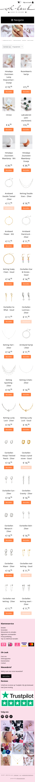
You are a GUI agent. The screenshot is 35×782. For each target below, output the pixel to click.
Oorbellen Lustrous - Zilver (26, 310)
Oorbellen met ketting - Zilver (9, 600)
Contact (3, 663)
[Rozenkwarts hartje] (26, 61)
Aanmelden (6, 676)
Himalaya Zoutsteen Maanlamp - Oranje (26, 157)
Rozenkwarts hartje (26, 72)
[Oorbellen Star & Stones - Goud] (26, 258)
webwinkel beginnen (27, 775)
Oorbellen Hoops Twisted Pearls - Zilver (9, 456)
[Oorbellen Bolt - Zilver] (26, 515)
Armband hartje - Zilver (26, 346)
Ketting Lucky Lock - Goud (26, 419)
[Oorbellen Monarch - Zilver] (9, 515)
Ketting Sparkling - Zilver (8, 383)
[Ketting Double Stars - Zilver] (26, 183)
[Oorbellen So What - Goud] (9, 296)
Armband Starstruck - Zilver (26, 234)
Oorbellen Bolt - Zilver (26, 527)
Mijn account (27, 2)
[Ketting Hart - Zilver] (9, 334)
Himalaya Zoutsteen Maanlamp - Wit (8, 156)
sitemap (16, 775)
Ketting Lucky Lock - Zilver (9, 419)
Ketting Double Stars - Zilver (26, 194)
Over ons (4, 656)
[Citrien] (9, 104)
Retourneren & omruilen (8, 632)
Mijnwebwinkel (21, 778)
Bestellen (9, 92)
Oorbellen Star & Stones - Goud (26, 272)
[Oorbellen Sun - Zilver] (9, 480)
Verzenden (4, 630)
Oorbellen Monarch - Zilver (9, 528)
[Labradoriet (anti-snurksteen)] (26, 104)
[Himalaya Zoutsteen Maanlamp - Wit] (9, 142)
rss (20, 775)
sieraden (15, 639)
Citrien (9, 115)
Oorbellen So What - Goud (8, 308)
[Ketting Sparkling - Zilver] (9, 369)
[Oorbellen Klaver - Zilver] (9, 553)
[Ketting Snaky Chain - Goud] (9, 258)
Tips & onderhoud (6, 639)
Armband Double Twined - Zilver (9, 196)
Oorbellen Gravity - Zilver (26, 492)
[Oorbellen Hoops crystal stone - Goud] (26, 442)
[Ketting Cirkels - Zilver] (26, 369)
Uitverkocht (9, 208)
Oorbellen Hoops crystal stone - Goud (26, 456)
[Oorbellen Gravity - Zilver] (26, 480)
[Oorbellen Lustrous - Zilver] (26, 296)
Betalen (3, 628)
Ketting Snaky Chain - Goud (9, 270)
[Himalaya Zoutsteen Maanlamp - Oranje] (26, 142)
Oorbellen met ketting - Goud (26, 565)
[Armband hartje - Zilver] (26, 334)
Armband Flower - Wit (9, 232)
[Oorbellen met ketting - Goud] (26, 553)
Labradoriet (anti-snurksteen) (26, 118)
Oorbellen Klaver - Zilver (8, 565)
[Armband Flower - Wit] (9, 221)
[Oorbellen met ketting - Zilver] (9, 588)
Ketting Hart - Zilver (9, 346)
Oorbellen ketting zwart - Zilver (26, 601)
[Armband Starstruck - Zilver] (26, 221)
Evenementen (5, 661)
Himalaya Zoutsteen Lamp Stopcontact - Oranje (9, 77)
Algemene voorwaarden (8, 634)
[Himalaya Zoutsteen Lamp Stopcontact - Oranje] (9, 61)
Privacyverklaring (6, 636)
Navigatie (18, 19)
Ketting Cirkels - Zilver (26, 381)
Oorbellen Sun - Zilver (8, 492)
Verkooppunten (5, 659)
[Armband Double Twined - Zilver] (9, 183)
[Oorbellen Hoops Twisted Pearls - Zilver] (9, 442)
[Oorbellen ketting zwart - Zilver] (26, 588)
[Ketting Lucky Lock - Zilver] (9, 407)
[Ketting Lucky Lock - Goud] (26, 407)
